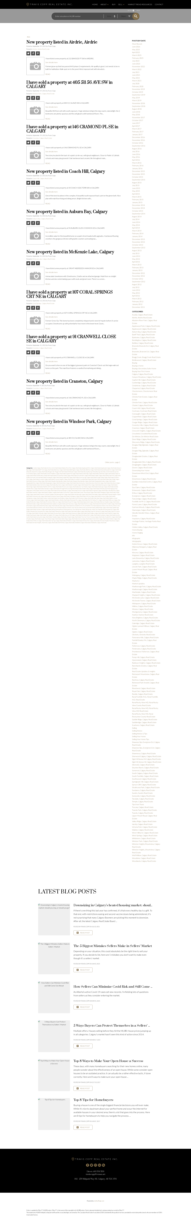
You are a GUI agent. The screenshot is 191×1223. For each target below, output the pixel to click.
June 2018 (136, 112)
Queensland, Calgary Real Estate (92, 502)
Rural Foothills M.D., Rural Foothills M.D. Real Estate (86, 505)
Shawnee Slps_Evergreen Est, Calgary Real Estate (42, 511)
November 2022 (138, 66)
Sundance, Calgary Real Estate (107, 515)
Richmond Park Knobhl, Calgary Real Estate (110, 504)
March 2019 (136, 100)
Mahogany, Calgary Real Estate (108, 492)
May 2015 (136, 191)
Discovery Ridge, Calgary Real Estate (42, 481)
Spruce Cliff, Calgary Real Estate (73, 515)
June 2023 (136, 64)
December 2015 (138, 171)
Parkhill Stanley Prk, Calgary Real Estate (98, 500)
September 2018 (138, 106)
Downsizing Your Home (82, 483)
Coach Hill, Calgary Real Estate (42, 178)
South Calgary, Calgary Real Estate (95, 513)
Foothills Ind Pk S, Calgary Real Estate (52, 486)
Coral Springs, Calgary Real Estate (43, 303)
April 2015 (136, 194)
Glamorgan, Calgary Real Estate (106, 486)
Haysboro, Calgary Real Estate (51, 488)
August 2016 (136, 149)
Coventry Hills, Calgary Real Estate (145, 425)
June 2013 (136, 256)
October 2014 (137, 211)
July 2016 (135, 151)
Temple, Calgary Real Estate (74, 517)
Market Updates (50, 494)
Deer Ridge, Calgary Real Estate (144, 439)
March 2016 (136, 163)
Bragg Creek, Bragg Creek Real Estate (57, 471)
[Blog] (103, 1165)
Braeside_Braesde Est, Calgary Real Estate (37, 471)
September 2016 (138, 146)
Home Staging (110, 488)
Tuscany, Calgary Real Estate (98, 517)
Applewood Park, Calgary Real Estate (91, 468)
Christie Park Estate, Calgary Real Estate (67, 475)
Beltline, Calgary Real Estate (93, 470)
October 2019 (137, 92)
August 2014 (136, 216)
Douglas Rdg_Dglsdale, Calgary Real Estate (84, 481)
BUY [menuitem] (113, 4)
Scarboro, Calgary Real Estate (44, 509)
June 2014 (136, 222)
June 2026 (136, 47)
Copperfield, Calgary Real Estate (71, 477)
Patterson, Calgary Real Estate (143, 646)
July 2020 (135, 83)
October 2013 (137, 245)
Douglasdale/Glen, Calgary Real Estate (35, 483)
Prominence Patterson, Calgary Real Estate (56, 502)
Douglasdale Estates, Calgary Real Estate (105, 481)
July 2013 (135, 253)
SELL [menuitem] (120, 4)
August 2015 (136, 182)
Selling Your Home (80, 509)
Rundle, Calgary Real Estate (65, 505)
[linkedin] (99, 1165)
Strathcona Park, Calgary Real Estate (91, 515)
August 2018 (136, 109)
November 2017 (138, 117)
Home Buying (103, 488)
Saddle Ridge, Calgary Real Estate (104, 507)
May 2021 (136, 78)
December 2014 (138, 205)
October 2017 (137, 120)
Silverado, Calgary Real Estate (46, 513)
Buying (86, 471)
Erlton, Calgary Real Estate (94, 485)
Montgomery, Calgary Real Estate (34, 498)
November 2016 (138, 140)
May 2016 (136, 157)
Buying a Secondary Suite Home (104, 471)
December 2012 (138, 273)
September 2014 (138, 214)
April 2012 (136, 296)
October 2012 (137, 279)
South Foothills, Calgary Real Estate (145, 776)
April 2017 (136, 126)
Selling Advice (59, 509)
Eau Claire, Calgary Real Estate (63, 485)
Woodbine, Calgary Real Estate (82, 522)
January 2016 (137, 168)
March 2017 (136, 129)
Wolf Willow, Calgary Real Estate (66, 522)
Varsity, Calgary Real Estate (85, 519)
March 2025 (136, 55)
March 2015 (136, 197)
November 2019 (138, 89)
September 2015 (138, 180)
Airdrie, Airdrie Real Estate (41, 49)
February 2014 (137, 233)
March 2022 (136, 69)
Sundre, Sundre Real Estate (142, 793)
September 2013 (138, 248)
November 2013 (138, 242)
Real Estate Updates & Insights (54, 504)
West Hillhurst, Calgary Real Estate (39, 520)
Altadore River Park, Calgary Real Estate (72, 468)
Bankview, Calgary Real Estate (61, 470)
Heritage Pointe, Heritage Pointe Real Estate (71, 488)
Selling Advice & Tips (69, 509)
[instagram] (95, 1165)
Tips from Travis (85, 517)
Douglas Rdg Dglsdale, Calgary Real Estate (62, 481)
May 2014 (136, 225)
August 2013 (136, 250)
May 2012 (136, 293)
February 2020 (137, 86)
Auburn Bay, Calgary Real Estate (42, 219)
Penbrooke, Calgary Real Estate (38, 502)
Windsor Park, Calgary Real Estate (43, 94)
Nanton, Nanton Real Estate (50, 498)
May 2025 (136, 49)
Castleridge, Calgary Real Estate (90, 473)
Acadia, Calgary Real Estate (40, 468)
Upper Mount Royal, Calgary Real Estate (51, 519)
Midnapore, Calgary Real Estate (78, 496)
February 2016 (137, 165)
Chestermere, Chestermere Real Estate (46, 475)
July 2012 (135, 287)
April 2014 (136, 228)
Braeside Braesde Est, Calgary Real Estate (111, 470)
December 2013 (138, 239)
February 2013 (137, 267)
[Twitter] (91, 1165)
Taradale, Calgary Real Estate (60, 517)
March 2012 (136, 298)
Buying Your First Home (141, 371)
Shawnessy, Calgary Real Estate (63, 511)
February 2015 (137, 199)
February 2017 (137, 131)
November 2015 (138, 174)
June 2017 (136, 123)
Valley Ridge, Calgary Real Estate (70, 519)
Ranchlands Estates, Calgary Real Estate (36, 504)
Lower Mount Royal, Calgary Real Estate (90, 492)
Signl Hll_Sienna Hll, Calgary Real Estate (146, 762)
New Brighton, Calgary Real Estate (66, 498)
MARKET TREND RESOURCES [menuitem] (140, 4)
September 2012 (138, 281)
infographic (29, 490)
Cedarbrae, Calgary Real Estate (106, 473)
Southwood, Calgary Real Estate (38, 515)
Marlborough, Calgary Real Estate (82, 494)
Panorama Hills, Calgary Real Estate (79, 500)
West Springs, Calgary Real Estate (57, 520)
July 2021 (135, 72)
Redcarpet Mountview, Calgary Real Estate (73, 504)
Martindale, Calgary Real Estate (99, 494)
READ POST (85, 933)
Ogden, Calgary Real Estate (47, 500)
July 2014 (135, 219)
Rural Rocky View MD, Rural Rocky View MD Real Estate (50, 507)
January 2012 (137, 304)
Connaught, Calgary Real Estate (54, 477)
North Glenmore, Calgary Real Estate (84, 498)
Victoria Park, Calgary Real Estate (100, 519)
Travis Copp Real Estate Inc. (51, 4)
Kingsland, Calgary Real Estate (100, 490)
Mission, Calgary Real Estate (108, 496)
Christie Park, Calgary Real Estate (85, 475)
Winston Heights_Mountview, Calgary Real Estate (45, 522)
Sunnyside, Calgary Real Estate (44, 517)
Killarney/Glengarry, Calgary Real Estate (67, 490)
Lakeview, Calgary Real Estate (40, 492)
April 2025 (136, 52)
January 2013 (137, 270)
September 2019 (138, 95)
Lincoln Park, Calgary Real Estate (71, 492)
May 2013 (136, 259)
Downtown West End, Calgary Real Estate (99, 483)
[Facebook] (87, 1165)
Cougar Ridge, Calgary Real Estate (105, 477)
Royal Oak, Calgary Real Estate (50, 505)
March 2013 (136, 265)
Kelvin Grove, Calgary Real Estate (48, 490)
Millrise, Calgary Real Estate (93, 496)
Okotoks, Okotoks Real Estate (62, 500)
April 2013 (136, 262)
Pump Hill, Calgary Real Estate (75, 502)
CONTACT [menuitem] (159, 4)
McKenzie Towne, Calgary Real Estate (60, 496)
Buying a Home (92, 471)
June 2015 (136, 188)
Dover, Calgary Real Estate (69, 483)
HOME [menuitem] (95, 4)
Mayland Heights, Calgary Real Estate (146, 595)
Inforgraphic (36, 490)
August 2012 (136, 284)
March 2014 (136, 231)
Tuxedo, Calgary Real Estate (34, 519)
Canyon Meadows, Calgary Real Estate (56, 473)
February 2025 (137, 58)
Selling (53, 509)
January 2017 (137, 134)
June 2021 (136, 75)
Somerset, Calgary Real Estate (79, 513)
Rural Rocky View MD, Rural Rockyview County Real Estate (80, 507)
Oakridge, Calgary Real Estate (101, 498)
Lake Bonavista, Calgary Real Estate (145, 558)
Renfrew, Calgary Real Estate (91, 504)
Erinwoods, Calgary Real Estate (79, 485)
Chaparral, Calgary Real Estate (143, 388)
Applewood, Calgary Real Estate (109, 468)
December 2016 (138, 137)
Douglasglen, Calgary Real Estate (54, 483)
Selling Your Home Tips (92, 509)
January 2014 (137, 236)
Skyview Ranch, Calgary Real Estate (62, 513)
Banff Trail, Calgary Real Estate (46, 470)
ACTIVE (130, 10)
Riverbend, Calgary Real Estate (34, 505)
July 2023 (135, 61)
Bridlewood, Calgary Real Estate (75, 471)
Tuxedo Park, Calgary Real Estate (113, 517)
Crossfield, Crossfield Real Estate (82, 479)
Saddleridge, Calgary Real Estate (144, 722)
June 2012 (136, 290)
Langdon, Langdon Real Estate (55, 492)
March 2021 (136, 81)
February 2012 (137, 301)
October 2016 (137, 143)
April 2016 (136, 160)
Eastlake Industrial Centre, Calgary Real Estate (44, 485)
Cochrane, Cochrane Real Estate (38, 477)
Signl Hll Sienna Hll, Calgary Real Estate (101, 511)
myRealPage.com (99, 1201)
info (116, 488)
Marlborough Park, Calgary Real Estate (64, 494)
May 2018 (136, 114)
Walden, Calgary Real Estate (142, 830)
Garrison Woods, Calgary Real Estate (88, 486)
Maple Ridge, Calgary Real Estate (144, 578)
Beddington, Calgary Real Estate (78, 470)
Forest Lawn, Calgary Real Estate (70, 486)
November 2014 (138, 208)
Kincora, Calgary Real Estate (85, 490)
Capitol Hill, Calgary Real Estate (74, 473)
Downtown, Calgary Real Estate (144, 479)
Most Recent (137, 44)
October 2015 (137, 177)
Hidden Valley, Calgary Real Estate (90, 488)
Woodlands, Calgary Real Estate (98, 522)
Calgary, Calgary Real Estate (40, 473)
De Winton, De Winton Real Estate (100, 479)
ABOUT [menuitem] (104, 4)
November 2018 (138, 103)
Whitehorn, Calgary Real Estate (74, 520)
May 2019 (136, 98)
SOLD (138, 10)
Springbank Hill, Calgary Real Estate (56, 515)
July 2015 (135, 185)
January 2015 (137, 202)
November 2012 (138, 276)
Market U (42, 494)
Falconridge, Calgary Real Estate (34, 486)
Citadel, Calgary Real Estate (101, 475)
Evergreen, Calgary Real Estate (109, 485)
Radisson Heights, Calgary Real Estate (109, 502)
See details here (51, 62)
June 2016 (136, 154)
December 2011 (138, 307)
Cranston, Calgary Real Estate (42, 138)
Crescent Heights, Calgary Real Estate (64, 479)
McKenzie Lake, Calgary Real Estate (43, 259)
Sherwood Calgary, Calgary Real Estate (80, 511)
